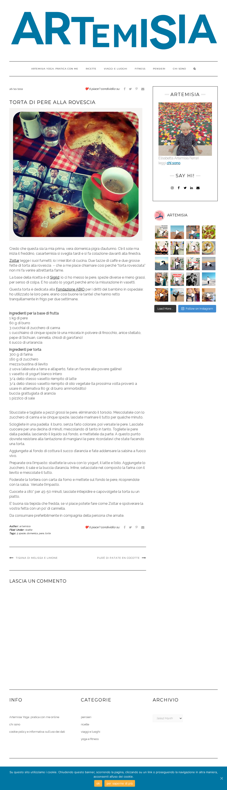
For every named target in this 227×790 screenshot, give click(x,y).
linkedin (191, 187)
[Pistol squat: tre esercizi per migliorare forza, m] (208, 295)
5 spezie (21, 533)
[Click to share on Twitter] (130, 88)
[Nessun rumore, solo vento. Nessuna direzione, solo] (161, 263)
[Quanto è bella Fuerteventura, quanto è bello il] (177, 295)
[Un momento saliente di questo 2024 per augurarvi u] (161, 279)
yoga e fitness (90, 739)
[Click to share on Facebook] (124, 88)
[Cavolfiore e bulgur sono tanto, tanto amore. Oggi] (161, 295)
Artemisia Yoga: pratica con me (54, 68)
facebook (179, 187)
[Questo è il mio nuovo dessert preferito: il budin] (208, 248)
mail (198, 187)
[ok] (221, 778)
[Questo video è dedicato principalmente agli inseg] (161, 232)
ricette (91, 68)
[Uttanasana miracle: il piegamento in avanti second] (193, 232)
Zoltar (14, 260)
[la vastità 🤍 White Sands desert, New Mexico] (208, 279)
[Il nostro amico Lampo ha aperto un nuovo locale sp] (193, 279)
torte (48, 533)
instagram (172, 187)
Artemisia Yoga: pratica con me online (34, 717)
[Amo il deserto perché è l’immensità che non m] (208, 263)
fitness (140, 68)
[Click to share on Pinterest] (136, 88)
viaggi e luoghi (115, 68)
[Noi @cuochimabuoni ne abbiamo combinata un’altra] (208, 232)
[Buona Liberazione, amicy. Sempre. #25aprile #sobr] (193, 248)
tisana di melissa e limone (37, 557)
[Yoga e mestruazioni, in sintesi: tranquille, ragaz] (193, 263)
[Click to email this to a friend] (142, 88)
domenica (32, 533)
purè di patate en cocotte (118, 557)
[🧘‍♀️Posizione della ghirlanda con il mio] (161, 248)
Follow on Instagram (199, 308)
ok (98, 783)
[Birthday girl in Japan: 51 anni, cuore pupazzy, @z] (177, 248)
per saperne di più (120, 783)
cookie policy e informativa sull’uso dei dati (37, 731)
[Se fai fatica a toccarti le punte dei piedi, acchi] (177, 263)
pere (41, 533)
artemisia (24, 526)
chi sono (179, 68)
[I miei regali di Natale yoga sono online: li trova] (177, 279)
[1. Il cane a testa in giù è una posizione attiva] (177, 232)
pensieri (159, 68)
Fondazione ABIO (70, 289)
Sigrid (54, 277)
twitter (185, 187)
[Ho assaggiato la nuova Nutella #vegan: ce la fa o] (193, 295)
